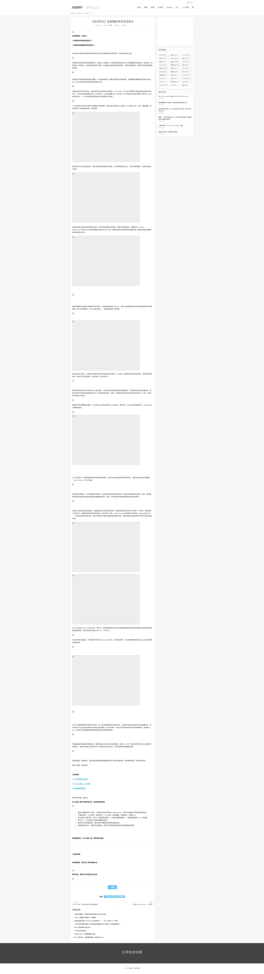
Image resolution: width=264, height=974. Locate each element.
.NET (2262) (185, 62)
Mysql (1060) (162, 71)
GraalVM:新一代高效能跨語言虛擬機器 (85, 904)
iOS (177, 7)
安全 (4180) (162, 58)
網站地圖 (136, 968)
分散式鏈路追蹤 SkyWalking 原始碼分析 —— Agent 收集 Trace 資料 (96, 921)
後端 (146, 7)
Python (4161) (174, 58)
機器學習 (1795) (175, 65)
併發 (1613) (185, 65)
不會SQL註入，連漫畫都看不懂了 (85, 934)
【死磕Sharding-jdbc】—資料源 (142, 904)
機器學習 (121, 896)
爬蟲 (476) (185, 85)
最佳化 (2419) (174, 62)
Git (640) (161, 81)
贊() (113, 887)
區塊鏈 (116, 896)
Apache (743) (185, 75)
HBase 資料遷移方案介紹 (82, 927)
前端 (152, 7)
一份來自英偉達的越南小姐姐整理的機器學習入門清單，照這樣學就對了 (97, 924)
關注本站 (190, 2)
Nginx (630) (185, 81)
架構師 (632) (174, 81)
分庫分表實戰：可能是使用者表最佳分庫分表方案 (90, 914)
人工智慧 (185, 7)
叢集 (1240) (174, 68)
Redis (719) (174, 78)
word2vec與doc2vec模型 (82, 784)
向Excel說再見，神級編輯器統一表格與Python (89, 937)
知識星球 (77, 7)
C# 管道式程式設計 (80, 930)
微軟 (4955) (174, 55)
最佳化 (110, 896)
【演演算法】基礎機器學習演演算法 (112, 21)
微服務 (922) (162, 75)
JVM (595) (173, 85)
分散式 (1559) (163, 68)
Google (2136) (162, 65)
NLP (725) (162, 78)
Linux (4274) (185, 55)
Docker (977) (185, 71)
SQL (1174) (185, 68)
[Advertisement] (175, 31)
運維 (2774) (162, 62)
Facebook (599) (163, 85)
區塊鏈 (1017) (174, 71)
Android (169, 7)
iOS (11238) (162, 55)
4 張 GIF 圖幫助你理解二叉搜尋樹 (85, 917)
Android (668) (186, 78)
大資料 (160, 7)
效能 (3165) (185, 58)
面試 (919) (173, 75)
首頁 (139, 7)
